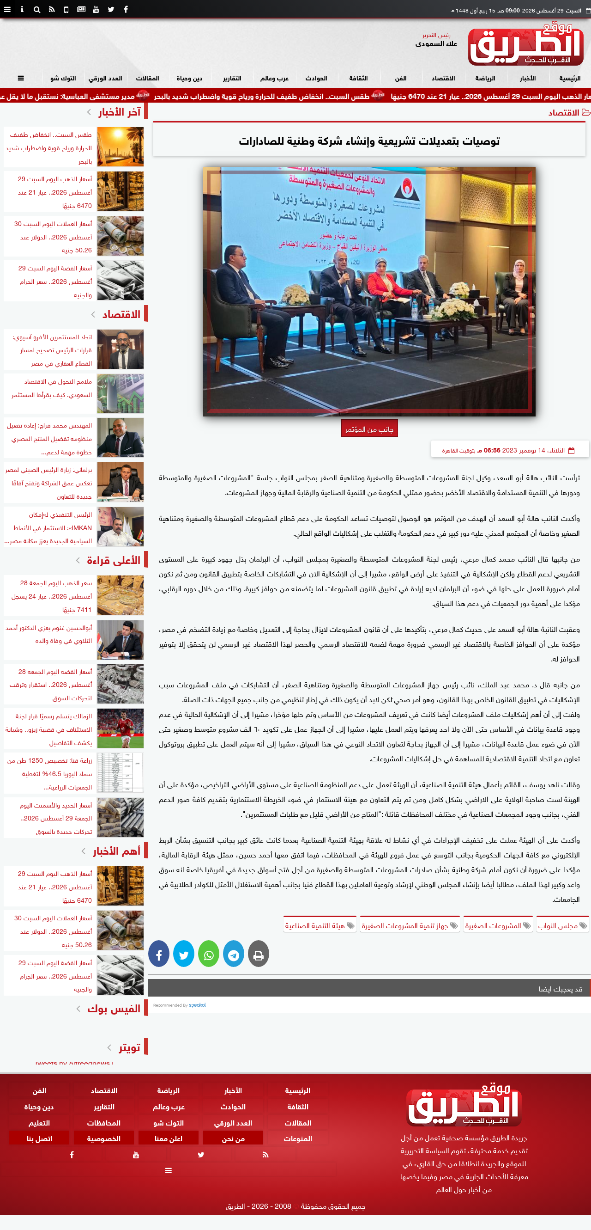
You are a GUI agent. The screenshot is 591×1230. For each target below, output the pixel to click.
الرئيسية (570, 77)
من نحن (233, 1138)
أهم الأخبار (116, 849)
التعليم (39, 1121)
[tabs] (7, 9)
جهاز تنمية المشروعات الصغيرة (406, 924)
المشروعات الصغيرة (494, 924)
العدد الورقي (105, 77)
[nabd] (66, 9)
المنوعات (298, 1138)
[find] (37, 9)
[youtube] (96, 9)
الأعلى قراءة (113, 558)
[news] (81, 9)
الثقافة (359, 77)
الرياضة (485, 77)
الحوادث (316, 77)
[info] (22, 9)
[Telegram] (234, 953)
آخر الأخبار (119, 110)
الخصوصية (104, 1138)
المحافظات (104, 1121)
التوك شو (63, 77)
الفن (401, 77)
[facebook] (125, 9)
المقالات (147, 77)
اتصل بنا (39, 1138)
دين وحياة (190, 77)
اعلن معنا (168, 1138)
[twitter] (110, 9)
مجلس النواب (558, 924)
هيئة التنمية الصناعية (316, 924)
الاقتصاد (443, 77)
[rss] (51, 9)
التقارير (232, 77)
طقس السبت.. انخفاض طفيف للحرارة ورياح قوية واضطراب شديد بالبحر (302, 95)
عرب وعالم (274, 77)
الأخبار (528, 77)
